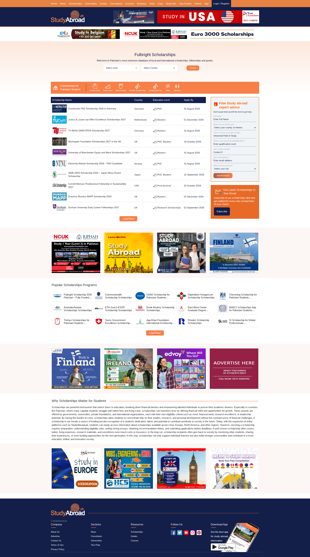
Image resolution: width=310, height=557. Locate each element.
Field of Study (120, 90)
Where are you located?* (223, 166)
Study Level (107, 90)
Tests (152, 3)
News (63, 3)
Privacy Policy (57, 549)
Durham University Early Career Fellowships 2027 (93, 207)
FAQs (168, 90)
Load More (128, 218)
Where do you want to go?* (224, 124)
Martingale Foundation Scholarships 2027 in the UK (94, 141)
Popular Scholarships (137, 90)
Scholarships (75, 3)
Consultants (116, 3)
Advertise (55, 536)
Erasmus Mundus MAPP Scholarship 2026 (90, 196)
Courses (129, 3)
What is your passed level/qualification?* (229, 141)
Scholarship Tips (155, 90)
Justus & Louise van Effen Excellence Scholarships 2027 (97, 119)
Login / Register (221, 3)
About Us (55, 532)
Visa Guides (185, 3)
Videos (198, 3)
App (207, 3)
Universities (91, 3)
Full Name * (217, 116)
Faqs (160, 3)
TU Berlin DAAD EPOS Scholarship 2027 (89, 130)
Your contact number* (221, 149)
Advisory (177, 90)
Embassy (141, 3)
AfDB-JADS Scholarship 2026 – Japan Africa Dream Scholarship (94, 174)
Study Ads (171, 3)
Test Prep (95, 545)
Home (54, 3)
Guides (103, 3)
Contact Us (56, 540)
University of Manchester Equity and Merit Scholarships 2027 (99, 152)
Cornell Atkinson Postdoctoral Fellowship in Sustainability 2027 (97, 185)
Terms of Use (57, 545)
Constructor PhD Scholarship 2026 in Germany (92, 108)
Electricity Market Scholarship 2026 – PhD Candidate (95, 163)
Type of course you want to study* (226, 133)
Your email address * (221, 157)
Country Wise (94, 90)
